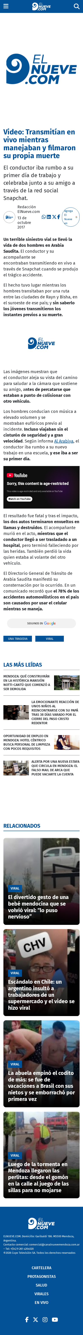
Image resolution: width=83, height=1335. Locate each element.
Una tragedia (17, 639)
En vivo (41, 1302)
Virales (41, 1294)
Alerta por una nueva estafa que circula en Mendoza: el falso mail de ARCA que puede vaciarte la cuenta (55, 768)
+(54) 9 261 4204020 (22, 1248)
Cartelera (42, 1268)
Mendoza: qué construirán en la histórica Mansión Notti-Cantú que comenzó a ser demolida (26, 682)
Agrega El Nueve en (68, 217)
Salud (41, 1285)
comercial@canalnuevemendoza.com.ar (54, 1244)
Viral (49, 639)
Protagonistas (41, 1276)
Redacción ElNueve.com (28, 209)
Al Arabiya (63, 441)
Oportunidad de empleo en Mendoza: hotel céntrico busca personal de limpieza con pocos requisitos (26, 742)
